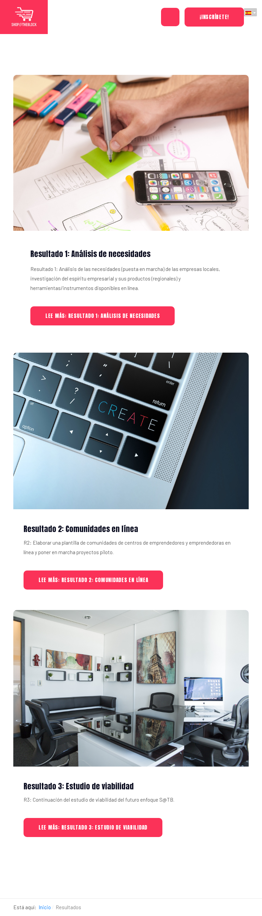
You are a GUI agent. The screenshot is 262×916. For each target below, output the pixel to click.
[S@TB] (24, 17)
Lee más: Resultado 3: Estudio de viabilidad (93, 827)
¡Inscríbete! (214, 17)
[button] (170, 17)
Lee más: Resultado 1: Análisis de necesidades (102, 316)
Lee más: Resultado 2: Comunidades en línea (93, 580)
